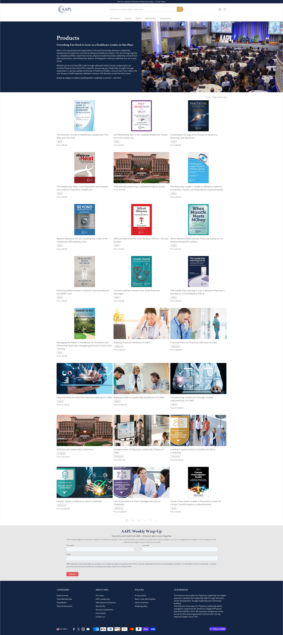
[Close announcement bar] (280, 1)
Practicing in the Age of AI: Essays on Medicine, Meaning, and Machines (194, 136)
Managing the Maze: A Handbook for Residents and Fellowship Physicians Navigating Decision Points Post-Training (84, 345)
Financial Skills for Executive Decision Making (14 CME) (84, 397)
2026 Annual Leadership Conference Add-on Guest (139, 186)
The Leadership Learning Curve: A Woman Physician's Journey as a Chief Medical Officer (197, 292)
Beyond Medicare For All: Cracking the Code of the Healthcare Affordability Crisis (82, 240)
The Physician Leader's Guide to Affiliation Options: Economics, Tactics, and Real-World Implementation (196, 188)
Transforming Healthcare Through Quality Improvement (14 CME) (191, 399)
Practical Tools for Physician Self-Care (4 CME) (193, 342)
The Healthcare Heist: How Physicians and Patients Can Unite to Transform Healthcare (82, 188)
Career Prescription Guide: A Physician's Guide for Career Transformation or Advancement (195, 503)
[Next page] (156, 520)
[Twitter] (78, 629)
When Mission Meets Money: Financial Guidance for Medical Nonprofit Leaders (196, 240)
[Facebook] (73, 629)
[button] (145, 9)
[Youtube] (88, 629)
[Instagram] (83, 629)
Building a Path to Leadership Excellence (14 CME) (139, 397)
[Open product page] (85, 115)
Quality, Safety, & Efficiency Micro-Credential (79, 501)
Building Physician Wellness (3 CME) (132, 342)
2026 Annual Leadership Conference (75, 449)
